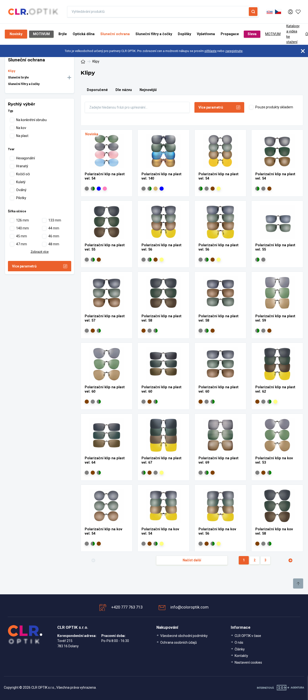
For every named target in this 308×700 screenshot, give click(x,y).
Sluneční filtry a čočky (153, 34)
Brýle (62, 34)
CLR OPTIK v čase (248, 636)
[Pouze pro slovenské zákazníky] (269, 11)
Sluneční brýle (18, 77)
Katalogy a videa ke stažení (293, 34)
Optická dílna (84, 34)
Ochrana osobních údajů (178, 642)
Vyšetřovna (206, 34)
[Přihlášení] (290, 11)
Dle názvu (124, 90)
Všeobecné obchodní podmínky (184, 636)
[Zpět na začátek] (298, 583)
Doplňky (184, 34)
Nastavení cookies (248, 662)
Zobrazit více (40, 251)
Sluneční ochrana (115, 34)
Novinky (16, 34)
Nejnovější (148, 90)
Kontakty (241, 656)
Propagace (230, 34)
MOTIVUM (41, 34)
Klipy (11, 71)
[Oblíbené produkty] (298, 11)
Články (240, 649)
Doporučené (97, 90)
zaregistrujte (234, 51)
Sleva (252, 34)
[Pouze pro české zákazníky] (278, 11)
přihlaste (211, 51)
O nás (239, 642)
